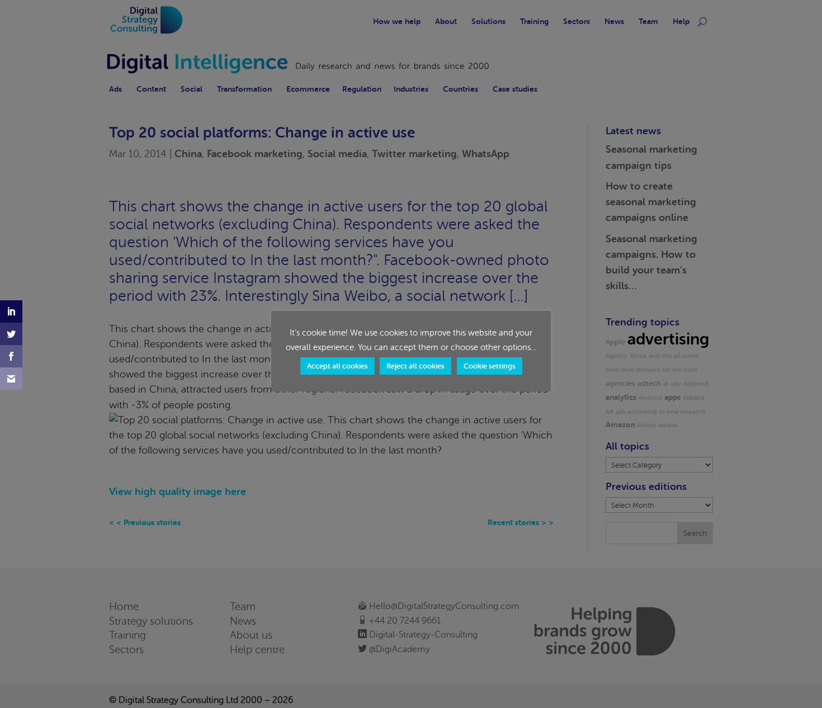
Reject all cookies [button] (415, 366)
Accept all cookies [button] (337, 366)
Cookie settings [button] (490, 366)
